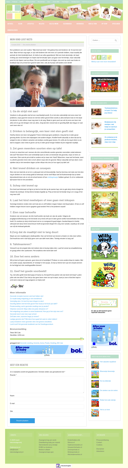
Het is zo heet (105, 409)
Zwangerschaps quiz (46, 452)
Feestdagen (65, 2)
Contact (99, 442)
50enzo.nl (71, 442)
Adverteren (100, 451)
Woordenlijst (41, 2)
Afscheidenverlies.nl (75, 454)
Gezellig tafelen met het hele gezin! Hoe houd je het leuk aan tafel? (33, 304)
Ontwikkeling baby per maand (49, 442)
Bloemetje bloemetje (107, 371)
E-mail (12, 403)
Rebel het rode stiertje (108, 400)
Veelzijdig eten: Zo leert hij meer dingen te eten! (27, 301)
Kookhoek (80, 24)
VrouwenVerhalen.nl (75, 447)
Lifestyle (30, 24)
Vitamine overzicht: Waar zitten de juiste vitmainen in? (29, 309)
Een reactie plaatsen (29, 44)
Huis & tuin (92, 24)
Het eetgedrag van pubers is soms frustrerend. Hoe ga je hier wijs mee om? (36, 311)
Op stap (104, 24)
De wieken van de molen (109, 390)
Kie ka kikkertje (105, 381)
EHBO (21, 2)
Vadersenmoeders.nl (75, 445)
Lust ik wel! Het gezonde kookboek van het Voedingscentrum (31, 324)
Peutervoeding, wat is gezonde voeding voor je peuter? (29, 306)
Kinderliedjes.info (74, 440)
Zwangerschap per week (47, 440)
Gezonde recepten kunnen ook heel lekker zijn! (26, 296)
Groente (36, 343)
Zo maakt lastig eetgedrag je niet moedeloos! (26, 298)
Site (11, 411)
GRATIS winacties (87, 2)
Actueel (10, 24)
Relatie (41, 24)
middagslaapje (53, 177)
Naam (12, 395)
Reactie (13, 375)
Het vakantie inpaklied (108, 362)
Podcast (14, 2)
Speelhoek (116, 24)
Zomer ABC (56, 2)
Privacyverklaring (102, 440)
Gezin (20, 24)
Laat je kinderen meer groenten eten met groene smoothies (31, 322)
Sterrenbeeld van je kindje (48, 445)
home (42, 343)
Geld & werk (53, 24)
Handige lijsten (75, 2)
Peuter (47, 343)
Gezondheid (67, 24)
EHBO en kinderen (45, 447)
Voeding (53, 343)
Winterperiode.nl (73, 452)
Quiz (48, 2)
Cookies (99, 445)
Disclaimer (100, 449)
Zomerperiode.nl (73, 449)
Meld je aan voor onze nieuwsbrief (103, 62)
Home (8, 2)
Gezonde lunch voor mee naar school (23, 314)
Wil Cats (60, 343)
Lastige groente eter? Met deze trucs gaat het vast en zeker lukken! (33, 319)
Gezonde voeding (26, 343)
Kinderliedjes (13, 30)
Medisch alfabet (30, 2)
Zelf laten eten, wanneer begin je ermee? (24, 316)
